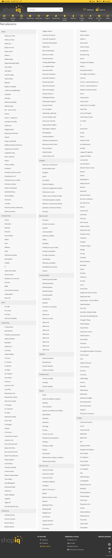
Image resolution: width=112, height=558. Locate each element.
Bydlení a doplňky (10, 87)
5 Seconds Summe (86, 422)
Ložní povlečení (47, 232)
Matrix (82, 176)
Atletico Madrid (10, 339)
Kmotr (82, 137)
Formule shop (6, 216)
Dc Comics (45, 528)
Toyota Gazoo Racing (11, 290)
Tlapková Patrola (85, 363)
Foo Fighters (84, 457)
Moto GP (7, 298)
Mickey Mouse (85, 183)
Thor (81, 359)
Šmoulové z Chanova (87, 414)
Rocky (82, 269)
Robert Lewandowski (11, 475)
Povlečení (8, 168)
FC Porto (7, 358)
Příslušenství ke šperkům (50, 438)
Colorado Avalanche (48, 39)
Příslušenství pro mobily (12, 180)
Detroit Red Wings (48, 51)
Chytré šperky (47, 407)
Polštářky (45, 243)
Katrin (44, 176)
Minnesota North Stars (49, 144)
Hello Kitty (83, 109)
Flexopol (45, 212)
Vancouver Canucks (48, 121)
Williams (7, 247)
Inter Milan (8, 378)
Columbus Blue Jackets (49, 43)
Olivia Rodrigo (84, 496)
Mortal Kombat (85, 195)
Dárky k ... (8, 55)
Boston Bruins (9, 523)
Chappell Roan (85, 465)
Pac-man (83, 219)
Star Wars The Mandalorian (89, 316)
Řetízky (44, 450)
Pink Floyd (83, 500)
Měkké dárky (9, 59)
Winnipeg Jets (46, 133)
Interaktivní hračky (11, 122)
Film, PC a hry (43, 466)
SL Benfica (8, 366)
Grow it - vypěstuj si (11, 118)
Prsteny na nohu (47, 434)
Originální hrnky (10, 153)
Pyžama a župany (48, 370)
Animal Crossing (47, 470)
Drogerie (42, 161)
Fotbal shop (5, 323)
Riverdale (83, 265)
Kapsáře (45, 228)
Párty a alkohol (9, 157)
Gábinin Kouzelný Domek (88, 90)
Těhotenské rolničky (49, 461)
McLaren (7, 232)
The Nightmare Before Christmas (90, 351)
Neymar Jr (8, 491)
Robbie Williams (85, 512)
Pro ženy (7, 314)
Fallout (82, 66)
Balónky (7, 83)
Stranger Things (85, 320)
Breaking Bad (46, 509)
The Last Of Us (84, 347)
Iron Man (83, 121)
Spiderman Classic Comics (88, 293)
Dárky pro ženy (9, 40)
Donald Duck (84, 51)
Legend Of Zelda (85, 156)
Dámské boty (46, 362)
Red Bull (7, 228)
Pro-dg (82, 254)
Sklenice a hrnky (47, 318)
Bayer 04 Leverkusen (11, 456)
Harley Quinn (84, 97)
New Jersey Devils (48, 82)
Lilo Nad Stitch (85, 164)
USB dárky (8, 71)
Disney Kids (84, 43)
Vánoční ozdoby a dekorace (14, 207)
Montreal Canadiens (49, 74)
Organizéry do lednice (12, 149)
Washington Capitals (49, 129)
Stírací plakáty (9, 196)
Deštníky (7, 98)
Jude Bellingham (10, 483)
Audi (6, 243)
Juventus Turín (9, 385)
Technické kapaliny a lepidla (51, 200)
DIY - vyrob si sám (10, 110)
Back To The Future (48, 489)
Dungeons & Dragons (87, 62)
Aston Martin (9, 236)
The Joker (83, 343)
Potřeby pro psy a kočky (50, 247)
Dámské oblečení (47, 358)
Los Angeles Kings (48, 66)
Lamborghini (9, 294)
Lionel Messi (9, 464)
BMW (6, 286)
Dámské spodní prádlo (49, 279)
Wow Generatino (85, 402)
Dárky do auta (9, 47)
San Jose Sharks (47, 105)
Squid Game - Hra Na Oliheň (89, 300)
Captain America (47, 521)
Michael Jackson (85, 492)
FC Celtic (7, 413)
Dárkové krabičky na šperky (51, 399)
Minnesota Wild (47, 70)
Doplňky (45, 403)
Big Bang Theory (47, 505)
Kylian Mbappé (9, 495)
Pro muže (8, 311)
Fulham (7, 428)
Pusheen (83, 257)
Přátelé (82, 250)
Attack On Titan (47, 478)
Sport (3, 302)
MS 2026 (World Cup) (11, 506)
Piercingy (45, 426)
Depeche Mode (85, 446)
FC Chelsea (8, 405)
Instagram (44, 543)
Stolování (8, 200)
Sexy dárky (8, 67)
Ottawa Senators (47, 94)
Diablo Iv (83, 39)
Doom (82, 59)
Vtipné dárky (9, 79)
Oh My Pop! (84, 211)
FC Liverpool (9, 409)
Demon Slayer (84, 35)
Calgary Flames (47, 31)
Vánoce (44, 271)
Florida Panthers (47, 59)
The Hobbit (84, 339)
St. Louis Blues (47, 109)
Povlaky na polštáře (48, 251)
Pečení (7, 161)
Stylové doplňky (47, 386)
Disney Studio (84, 47)
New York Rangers (48, 90)
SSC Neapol (8, 374)
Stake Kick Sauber (10, 271)
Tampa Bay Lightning (49, 113)
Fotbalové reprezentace (12, 335)
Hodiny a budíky (47, 379)
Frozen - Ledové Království (88, 86)
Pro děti (7, 307)
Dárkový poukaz (10, 211)
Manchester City (10, 393)
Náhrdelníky (46, 415)
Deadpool (83, 31)
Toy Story (83, 375)
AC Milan (7, 370)
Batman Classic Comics (49, 497)
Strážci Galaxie (84, 324)
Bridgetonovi (46, 513)
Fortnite (82, 78)
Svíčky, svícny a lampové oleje (52, 196)
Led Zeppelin (84, 481)
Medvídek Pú (84, 179)
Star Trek (83, 308)
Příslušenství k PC (10, 176)
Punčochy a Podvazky (49, 307)
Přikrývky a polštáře (48, 263)
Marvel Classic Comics (87, 168)
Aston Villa (8, 421)
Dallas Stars (46, 47)
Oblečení (42, 354)
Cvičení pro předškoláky (12, 90)
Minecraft (83, 191)
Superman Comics (86, 332)
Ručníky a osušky (10, 184)
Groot (82, 94)
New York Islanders (48, 86)
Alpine (7, 239)
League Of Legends (86, 152)
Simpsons (83, 277)
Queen (82, 508)
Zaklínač (82, 410)
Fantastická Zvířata (86, 70)
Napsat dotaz (73, 546)
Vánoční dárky (9, 75)
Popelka (82, 242)
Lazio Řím (8, 389)
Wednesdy (83, 394)
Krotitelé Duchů (85, 144)
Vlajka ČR (7, 503)
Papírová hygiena (48, 184)
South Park (83, 289)
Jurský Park (83, 129)
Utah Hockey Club (48, 156)
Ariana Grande (84, 430)
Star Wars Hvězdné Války (88, 312)
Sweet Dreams (84, 336)
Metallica (83, 488)
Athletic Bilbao (9, 354)
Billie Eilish (83, 434)
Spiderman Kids (85, 297)
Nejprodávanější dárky (12, 63)
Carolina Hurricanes (48, 35)
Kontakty (72, 543)
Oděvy (44, 240)
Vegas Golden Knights (49, 125)
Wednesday (84, 390)
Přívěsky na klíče (47, 446)
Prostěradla (46, 259)
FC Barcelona (9, 327)
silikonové (45, 314)
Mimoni (82, 187)
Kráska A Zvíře (84, 140)
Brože (44, 395)
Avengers (45, 486)
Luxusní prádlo (44, 275)
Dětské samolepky (11, 102)
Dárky (3, 32)
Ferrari (7, 220)
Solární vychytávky (11, 188)
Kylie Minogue (84, 477)
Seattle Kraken (47, 152)
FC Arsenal (8, 362)
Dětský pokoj (9, 106)
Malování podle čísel (11, 133)
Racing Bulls (8, 259)
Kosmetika (45, 180)
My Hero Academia (86, 199)
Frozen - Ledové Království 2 (89, 82)
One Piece (83, 215)
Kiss (81, 473)
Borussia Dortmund (11, 452)
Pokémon (83, 238)
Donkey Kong (84, 55)
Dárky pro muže (10, 36)
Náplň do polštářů (48, 236)
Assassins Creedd (48, 474)
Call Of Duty (46, 517)
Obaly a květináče (10, 141)
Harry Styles (84, 461)
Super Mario (84, 328)
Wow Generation (85, 406)
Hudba (79, 418)
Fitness (7, 114)
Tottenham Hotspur (11, 436)
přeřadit (45, 303)
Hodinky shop (44, 374)
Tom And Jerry (84, 367)
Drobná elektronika (48, 169)
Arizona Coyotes (10, 519)
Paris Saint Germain (11, 444)
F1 (5, 267)
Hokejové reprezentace (50, 140)
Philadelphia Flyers (48, 97)
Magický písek (9, 129)
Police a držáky (9, 165)
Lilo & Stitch (84, 160)
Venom (82, 382)
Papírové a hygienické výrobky (52, 188)
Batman (45, 501)
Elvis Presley (84, 453)
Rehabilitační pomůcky (49, 267)
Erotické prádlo (47, 295)
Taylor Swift (84, 524)
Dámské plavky (47, 287)
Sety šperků (46, 453)
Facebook (44, 540)
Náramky (45, 418)
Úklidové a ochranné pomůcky (52, 204)
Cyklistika (8, 94)
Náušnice (45, 422)
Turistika (7, 204)
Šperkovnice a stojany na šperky (52, 457)
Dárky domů (9, 51)
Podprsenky (46, 299)
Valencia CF (8, 346)
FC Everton (8, 432)
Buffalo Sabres (9, 527)
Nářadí (7, 137)
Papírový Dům (84, 226)
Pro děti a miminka (48, 255)
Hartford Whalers (48, 137)
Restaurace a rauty (48, 192)
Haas (6, 251)
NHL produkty (47, 148)
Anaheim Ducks (10, 515)
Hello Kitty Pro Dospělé (87, 105)
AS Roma (7, 382)
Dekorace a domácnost (49, 165)
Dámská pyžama (47, 283)
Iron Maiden (84, 469)
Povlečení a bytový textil (12, 172)
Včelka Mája (84, 378)
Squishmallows (85, 304)
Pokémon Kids (85, 234)
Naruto (82, 207)
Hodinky (45, 382)
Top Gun (83, 371)
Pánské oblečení (47, 366)
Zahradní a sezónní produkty (51, 208)
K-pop (82, 133)
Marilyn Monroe (85, 485)
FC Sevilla (8, 350)
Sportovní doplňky (11, 318)
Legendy (7, 499)
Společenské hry (10, 192)
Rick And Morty (85, 261)
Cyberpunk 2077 (47, 524)
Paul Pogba (8, 479)
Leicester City (9, 440)
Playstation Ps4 (85, 230)
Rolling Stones (84, 516)
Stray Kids (83, 520)
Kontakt (7, 1)
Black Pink (83, 438)
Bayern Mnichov (10, 448)
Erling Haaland (9, 460)
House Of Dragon (85, 113)
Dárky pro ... (8, 44)
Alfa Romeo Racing (11, 255)
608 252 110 (73, 540)
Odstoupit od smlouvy (76, 550)
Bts (81, 442)
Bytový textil (43, 216)
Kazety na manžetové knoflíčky (52, 411)
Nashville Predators (48, 78)
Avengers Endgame (48, 482)
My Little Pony (85, 203)
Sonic (82, 285)
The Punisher (84, 355)
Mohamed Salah (10, 487)
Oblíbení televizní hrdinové (13, 145)
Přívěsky (45, 442)
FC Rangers (8, 424)
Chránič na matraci (48, 224)
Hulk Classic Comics (86, 117)
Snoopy (82, 281)
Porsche (7, 282)
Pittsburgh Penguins (49, 101)
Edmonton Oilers (47, 55)
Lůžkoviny (8, 126)
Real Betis (8, 343)
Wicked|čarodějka (86, 398)
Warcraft (83, 386)
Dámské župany (47, 291)
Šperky (41, 391)
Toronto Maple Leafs (49, 117)
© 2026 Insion (109, 555)
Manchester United (11, 397)
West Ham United (10, 401)
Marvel (82, 172)
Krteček (82, 148)
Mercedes (8, 224)
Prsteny (44, 430)
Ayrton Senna (9, 275)
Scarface (83, 273)
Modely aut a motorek (12, 278)
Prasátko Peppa (85, 246)
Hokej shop (5, 511)
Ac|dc (82, 426)
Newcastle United (10, 417)
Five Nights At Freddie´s (88, 74)
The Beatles (84, 528)
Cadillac (7, 263)
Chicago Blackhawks (48, 62)
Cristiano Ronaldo (10, 467)
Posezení (45, 220)
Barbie (44, 493)
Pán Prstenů (84, 222)
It (80, 125)
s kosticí (45, 311)
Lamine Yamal (9, 471)
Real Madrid (8, 331)
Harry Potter (84, 101)
